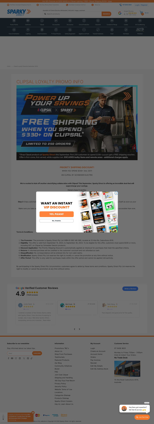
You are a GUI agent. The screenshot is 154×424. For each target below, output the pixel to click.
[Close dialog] (116, 193)
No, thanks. (56, 221)
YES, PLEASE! (56, 214)
